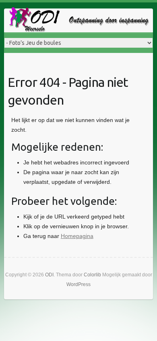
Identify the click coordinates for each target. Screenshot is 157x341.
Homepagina (77, 236)
